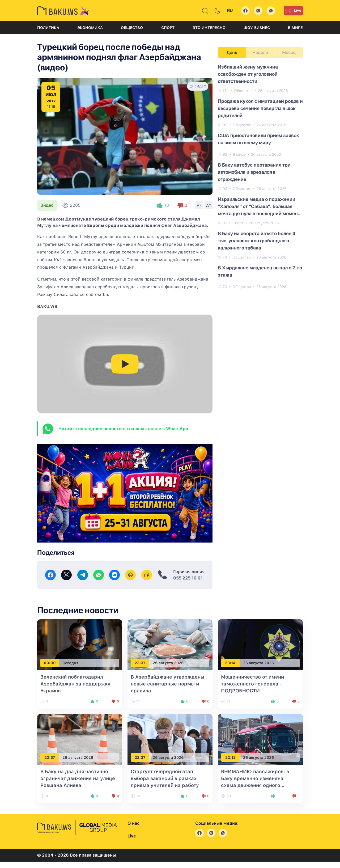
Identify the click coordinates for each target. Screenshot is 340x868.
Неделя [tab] (260, 52)
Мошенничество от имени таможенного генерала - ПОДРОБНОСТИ (252, 683)
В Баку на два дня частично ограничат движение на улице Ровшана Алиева (77, 778)
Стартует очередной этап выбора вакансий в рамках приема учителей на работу (165, 778)
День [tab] (232, 52)
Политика (48, 28)
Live (297, 10)
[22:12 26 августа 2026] (260, 739)
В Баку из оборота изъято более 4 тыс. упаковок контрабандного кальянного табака (257, 241)
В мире (295, 28)
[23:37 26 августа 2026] (170, 644)
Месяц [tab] (289, 52)
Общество (132, 28)
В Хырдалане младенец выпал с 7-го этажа (260, 271)
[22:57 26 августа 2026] (79, 739)
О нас (133, 823)
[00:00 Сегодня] (79, 644)
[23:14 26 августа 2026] (260, 644)
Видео (47, 205)
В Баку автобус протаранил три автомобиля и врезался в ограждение (254, 172)
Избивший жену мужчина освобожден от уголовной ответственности (248, 74)
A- (199, 205)
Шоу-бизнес (257, 28)
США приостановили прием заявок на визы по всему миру (258, 139)
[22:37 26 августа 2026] (170, 739)
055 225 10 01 (188, 578)
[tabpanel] (260, 176)
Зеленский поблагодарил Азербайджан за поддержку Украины (75, 683)
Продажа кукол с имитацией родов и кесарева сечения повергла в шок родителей (260, 108)
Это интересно (209, 28)
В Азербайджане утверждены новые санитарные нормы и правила (167, 683)
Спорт (168, 28)
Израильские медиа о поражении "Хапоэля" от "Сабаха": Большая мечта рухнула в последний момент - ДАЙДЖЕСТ (259, 206)
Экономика (90, 28)
